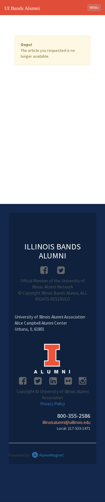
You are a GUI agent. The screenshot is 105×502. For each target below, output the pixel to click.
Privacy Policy (52, 403)
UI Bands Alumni (22, 8)
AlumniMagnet (51, 455)
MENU (95, 7)
